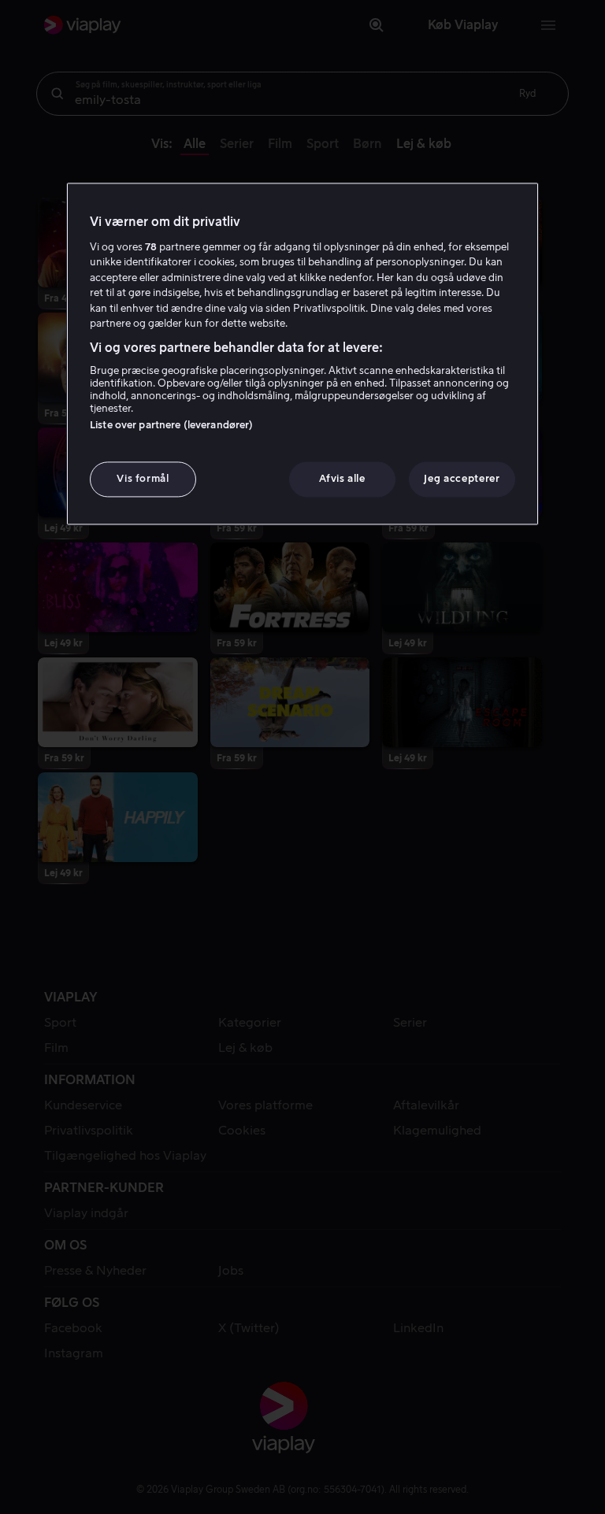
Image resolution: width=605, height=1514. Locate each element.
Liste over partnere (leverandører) (171, 425)
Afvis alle (342, 479)
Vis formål (143, 479)
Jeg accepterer (461, 479)
